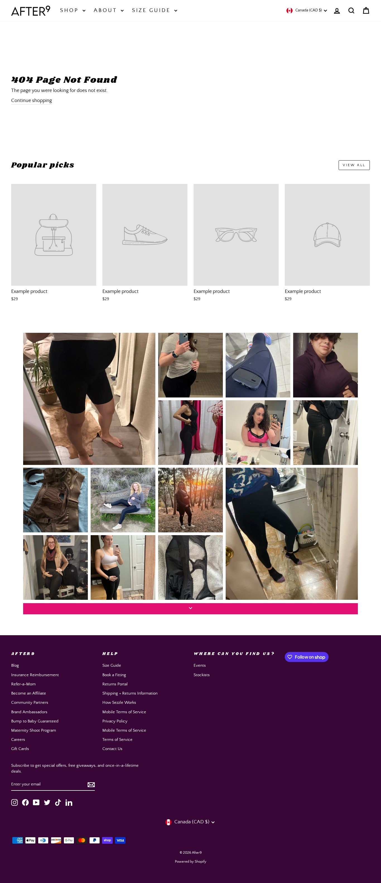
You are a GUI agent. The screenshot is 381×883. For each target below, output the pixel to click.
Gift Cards (20, 748)
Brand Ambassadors (29, 712)
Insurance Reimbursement (35, 675)
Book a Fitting (114, 675)
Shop (70, 10)
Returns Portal (115, 684)
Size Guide (152, 10)
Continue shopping (31, 100)
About (106, 10)
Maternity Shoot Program (33, 730)
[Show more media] (190, 608)
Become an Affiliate (28, 693)
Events (200, 665)
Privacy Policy (114, 721)
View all (354, 165)
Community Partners (29, 702)
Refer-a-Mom (23, 684)
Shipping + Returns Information (130, 693)
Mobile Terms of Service (124, 712)
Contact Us (112, 748)
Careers (18, 739)
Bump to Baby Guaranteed (35, 721)
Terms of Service (117, 739)
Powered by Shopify (190, 862)
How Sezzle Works (119, 702)
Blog (15, 665)
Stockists (202, 675)
